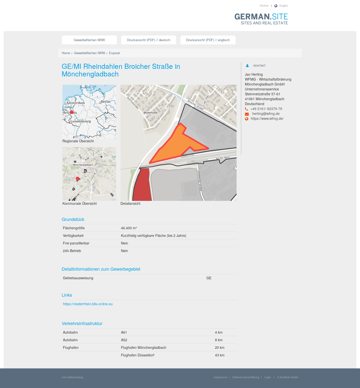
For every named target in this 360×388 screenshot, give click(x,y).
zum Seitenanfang (72, 377)
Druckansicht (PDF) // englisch (208, 39)
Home (66, 52)
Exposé (114, 52)
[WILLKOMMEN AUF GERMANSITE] (261, 19)
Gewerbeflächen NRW (89, 39)
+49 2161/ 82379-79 (266, 108)
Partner (264, 5)
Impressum (220, 377)
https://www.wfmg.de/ (267, 118)
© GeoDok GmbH (287, 377)
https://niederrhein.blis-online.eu (88, 303)
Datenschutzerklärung (246, 377)
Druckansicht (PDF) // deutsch (148, 39)
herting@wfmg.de (266, 113)
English (283, 5)
